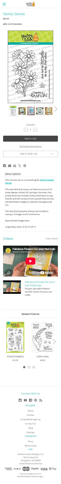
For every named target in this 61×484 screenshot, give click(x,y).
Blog (30, 428)
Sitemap (30, 432)
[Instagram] (20, 400)
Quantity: (30, 124)
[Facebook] (4, 166)
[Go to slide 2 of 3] (29, 367)
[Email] (9, 166)
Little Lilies (43, 356)
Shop (30, 441)
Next (56, 108)
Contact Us (30, 423)
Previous (5, 108)
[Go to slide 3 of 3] (34, 367)
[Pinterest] (24, 166)
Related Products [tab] (30, 314)
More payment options (31, 146)
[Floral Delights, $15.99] (15, 337)
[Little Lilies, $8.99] (42, 337)
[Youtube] (25, 400)
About (30, 411)
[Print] (14, 166)
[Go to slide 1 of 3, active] (24, 367)
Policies (30, 415)
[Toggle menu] (4, 4)
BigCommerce (35, 474)
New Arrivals (30, 445)
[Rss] (40, 400)
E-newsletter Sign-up (30, 419)
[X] (19, 166)
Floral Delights (15, 356)
